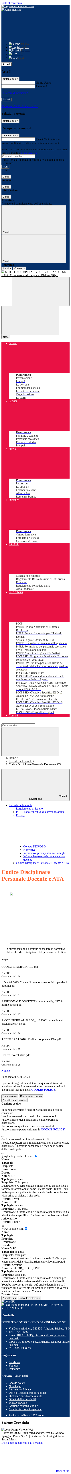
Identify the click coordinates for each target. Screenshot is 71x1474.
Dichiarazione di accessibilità (25, 1396)
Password (41, 86)
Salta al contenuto (11, 3)
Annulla (7, 268)
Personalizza (10, 1096)
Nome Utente (43, 82)
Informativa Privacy (20, 1389)
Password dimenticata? (14, 93)
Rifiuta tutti (31, 1096)
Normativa (29, 849)
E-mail (40, 139)
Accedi (6, 64)
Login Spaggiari (29, 152)
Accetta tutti (14, 1100)
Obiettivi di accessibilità (22, 1399)
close (6, 337)
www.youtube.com (12, 1228)
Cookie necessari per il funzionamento (23, 1139)
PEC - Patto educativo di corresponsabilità (40, 811)
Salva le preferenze (29, 1298)
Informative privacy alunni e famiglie (44, 853)
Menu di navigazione (48, 797)
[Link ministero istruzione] (17, 6)
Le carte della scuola (20, 761)
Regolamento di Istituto (29, 808)
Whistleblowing (18, 1402)
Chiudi (6, 176)
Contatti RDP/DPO (34, 846)
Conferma (19, 268)
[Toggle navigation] (30, 320)
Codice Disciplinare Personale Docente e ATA (42, 862)
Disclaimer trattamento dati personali (22, 1442)
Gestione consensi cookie (23, 1405)
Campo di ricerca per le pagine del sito (23, 721)
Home (12, 757)
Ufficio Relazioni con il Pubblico (28, 1392)
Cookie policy (17, 1382)
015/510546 (21, 1331)
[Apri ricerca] (41, 291)
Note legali (15, 1386)
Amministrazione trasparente (25, 1409)
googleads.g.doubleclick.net (17, 1156)
